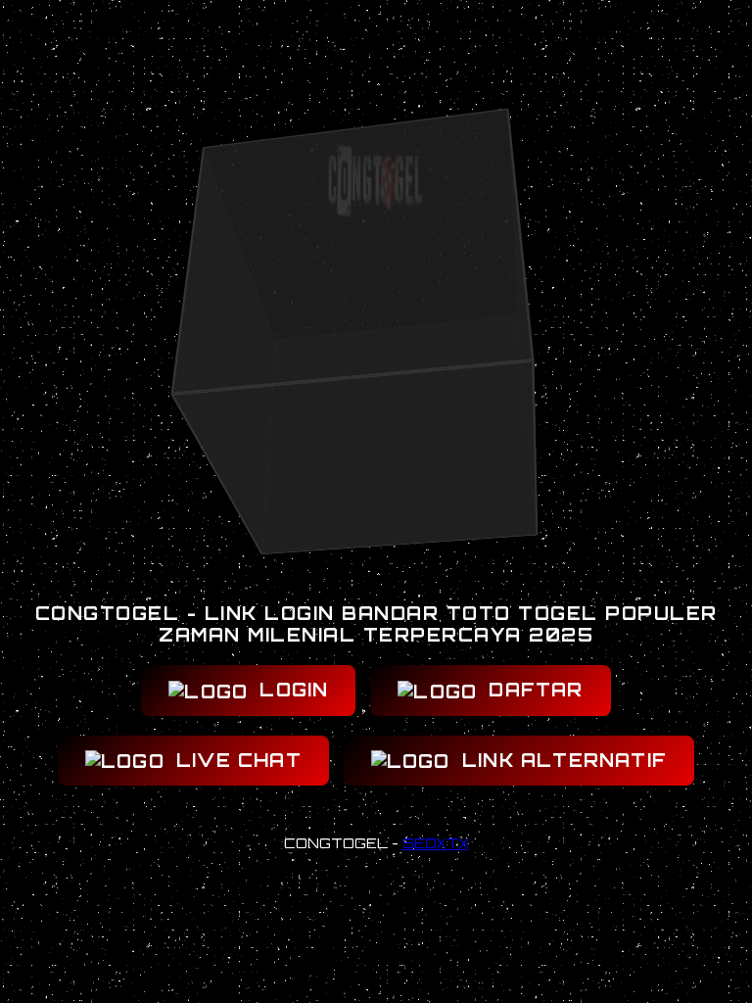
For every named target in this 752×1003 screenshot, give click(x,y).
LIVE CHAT (235, 760)
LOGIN (290, 689)
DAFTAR (532, 689)
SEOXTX (435, 843)
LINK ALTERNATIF (561, 760)
